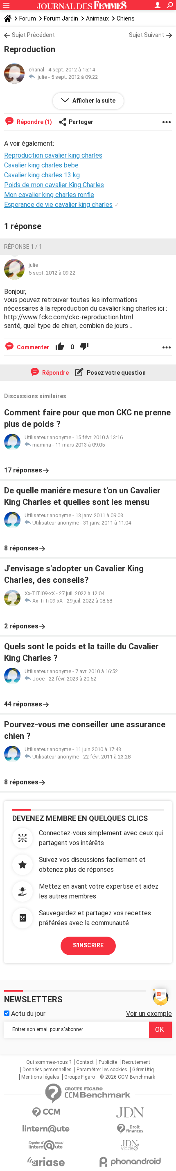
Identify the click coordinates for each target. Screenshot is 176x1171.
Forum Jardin (61, 18)
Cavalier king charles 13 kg (42, 175)
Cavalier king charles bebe (41, 165)
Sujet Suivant (146, 35)
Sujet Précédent (33, 35)
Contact (85, 1062)
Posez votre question (116, 372)
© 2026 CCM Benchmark (127, 1077)
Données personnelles (47, 1069)
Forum (27, 18)
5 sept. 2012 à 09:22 (74, 77)
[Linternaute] (46, 1129)
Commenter (32, 347)
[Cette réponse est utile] (59, 347)
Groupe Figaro (79, 1077)
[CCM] (46, 1112)
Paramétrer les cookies (102, 1069)
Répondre (55, 372)
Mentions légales (40, 1077)
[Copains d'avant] (46, 1145)
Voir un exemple (149, 1013)
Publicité (108, 1062)
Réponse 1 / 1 (23, 246)
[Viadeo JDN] (130, 1145)
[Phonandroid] (130, 1162)
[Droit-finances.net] (130, 1129)
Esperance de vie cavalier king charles (58, 205)
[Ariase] (46, 1161)
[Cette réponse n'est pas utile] (84, 347)
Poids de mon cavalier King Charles (54, 185)
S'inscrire (88, 945)
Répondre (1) (34, 122)
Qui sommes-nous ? (48, 1062)
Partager (81, 122)
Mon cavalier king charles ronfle (49, 195)
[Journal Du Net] (130, 1112)
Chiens (126, 18)
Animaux (97, 18)
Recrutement (136, 1062)
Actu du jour (27, 1013)
